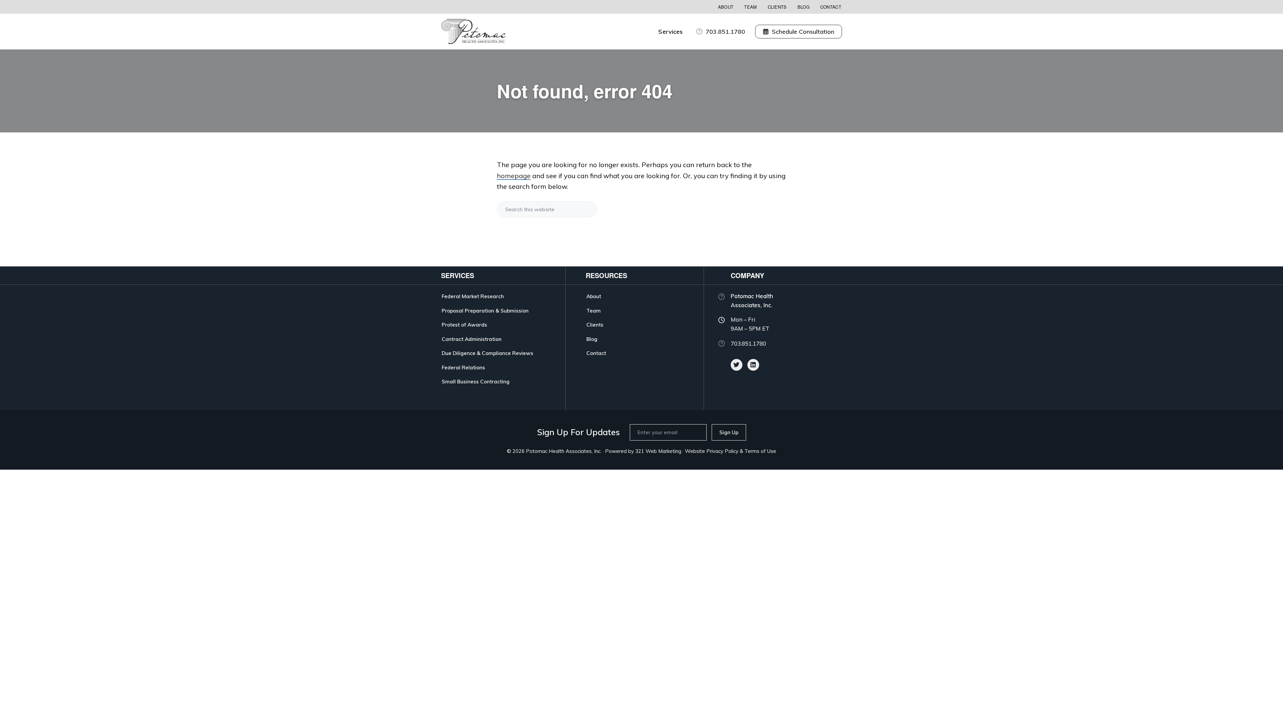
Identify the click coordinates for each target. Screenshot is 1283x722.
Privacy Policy (722, 451)
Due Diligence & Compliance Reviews (487, 353)
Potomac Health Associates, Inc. (563, 451)
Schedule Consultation (803, 31)
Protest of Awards (464, 324)
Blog (804, 7)
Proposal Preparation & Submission (485, 310)
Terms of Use (760, 451)
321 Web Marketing (658, 451)
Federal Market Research (473, 296)
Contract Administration (472, 339)
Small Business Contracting (476, 381)
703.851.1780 (725, 31)
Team (750, 7)
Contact (830, 7)
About (726, 7)
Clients (777, 7)
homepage (514, 175)
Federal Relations (463, 367)
